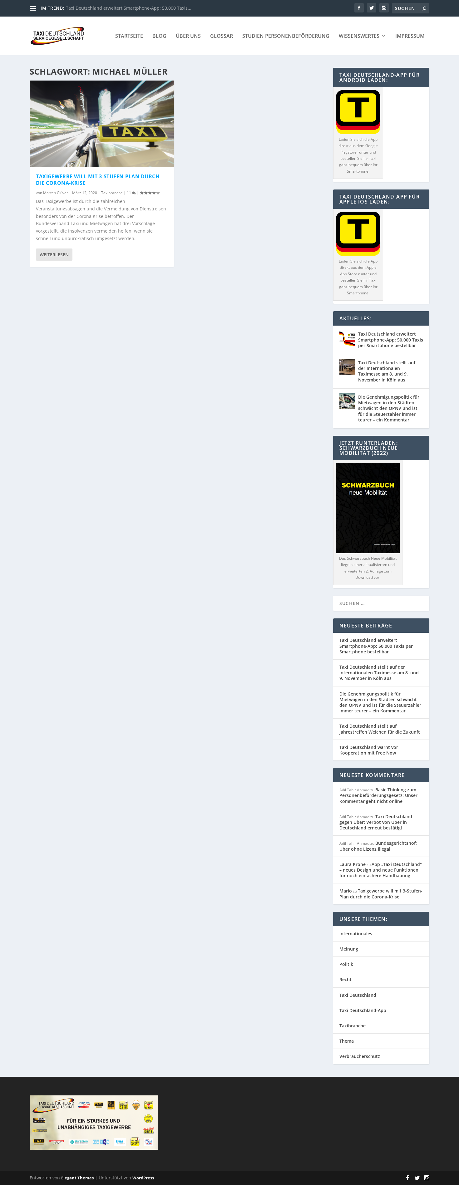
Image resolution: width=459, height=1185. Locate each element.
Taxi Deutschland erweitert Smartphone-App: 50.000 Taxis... (128, 8)
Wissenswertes (359, 36)
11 (129, 192)
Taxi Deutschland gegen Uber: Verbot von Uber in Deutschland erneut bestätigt (375, 822)
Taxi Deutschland (357, 995)
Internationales (355, 934)
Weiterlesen (54, 255)
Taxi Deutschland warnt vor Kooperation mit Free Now (368, 750)
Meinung (348, 949)
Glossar (221, 36)
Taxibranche (112, 192)
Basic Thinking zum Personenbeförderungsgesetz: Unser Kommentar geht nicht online (378, 795)
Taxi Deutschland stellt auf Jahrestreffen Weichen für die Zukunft (379, 729)
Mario (345, 891)
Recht (345, 979)
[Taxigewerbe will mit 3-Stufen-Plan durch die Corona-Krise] (102, 124)
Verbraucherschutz (359, 1056)
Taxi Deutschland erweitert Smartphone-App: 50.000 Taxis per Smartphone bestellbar (390, 339)
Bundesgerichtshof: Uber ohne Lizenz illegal (378, 846)
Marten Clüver (55, 192)
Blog (159, 36)
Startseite (129, 36)
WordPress (143, 1178)
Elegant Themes (77, 1178)
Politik (346, 964)
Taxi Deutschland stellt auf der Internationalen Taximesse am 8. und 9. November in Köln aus (386, 371)
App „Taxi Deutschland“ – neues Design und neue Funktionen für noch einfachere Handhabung (380, 869)
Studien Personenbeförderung (285, 36)
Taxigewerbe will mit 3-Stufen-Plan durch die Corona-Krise (97, 179)
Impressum (410, 36)
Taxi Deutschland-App (362, 1010)
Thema (346, 1041)
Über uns (188, 36)
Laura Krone (352, 864)
